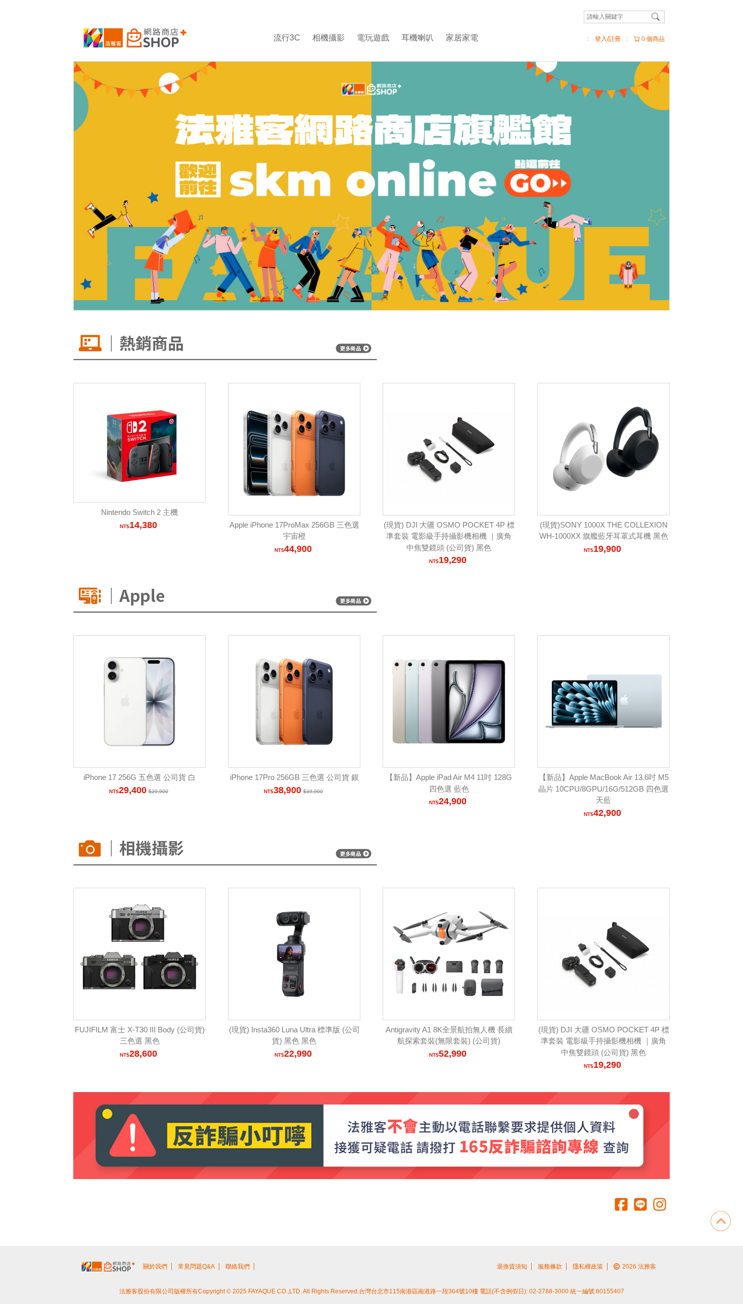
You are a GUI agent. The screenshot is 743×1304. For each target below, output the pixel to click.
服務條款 (550, 1266)
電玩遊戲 (373, 37)
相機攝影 (328, 37)
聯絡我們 (237, 1266)
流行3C (286, 37)
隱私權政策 (588, 1266)
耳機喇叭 (417, 37)
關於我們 (155, 1266)
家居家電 (462, 37)
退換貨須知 (512, 1266)
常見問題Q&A (196, 1266)
